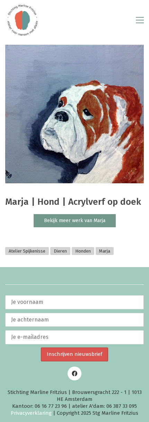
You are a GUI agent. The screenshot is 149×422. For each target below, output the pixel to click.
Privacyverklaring (31, 413)
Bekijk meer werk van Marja (74, 220)
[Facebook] (74, 373)
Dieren (60, 251)
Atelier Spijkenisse (27, 251)
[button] (140, 20)
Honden (83, 251)
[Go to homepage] (22, 20)
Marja (104, 251)
